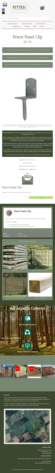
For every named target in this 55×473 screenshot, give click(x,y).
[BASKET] (42, 5)
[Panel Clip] (27, 98)
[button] (1, 371)
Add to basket (41, 197)
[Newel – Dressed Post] (40, 273)
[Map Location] (27, 410)
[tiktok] (3, 13)
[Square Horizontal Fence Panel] (40, 246)
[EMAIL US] (5, 2)
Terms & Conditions (28, 469)
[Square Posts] (15, 246)
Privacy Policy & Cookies (17, 469)
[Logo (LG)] (19, 4)
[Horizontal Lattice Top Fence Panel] (15, 273)
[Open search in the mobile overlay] (27, 18)
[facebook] (3, 9)
